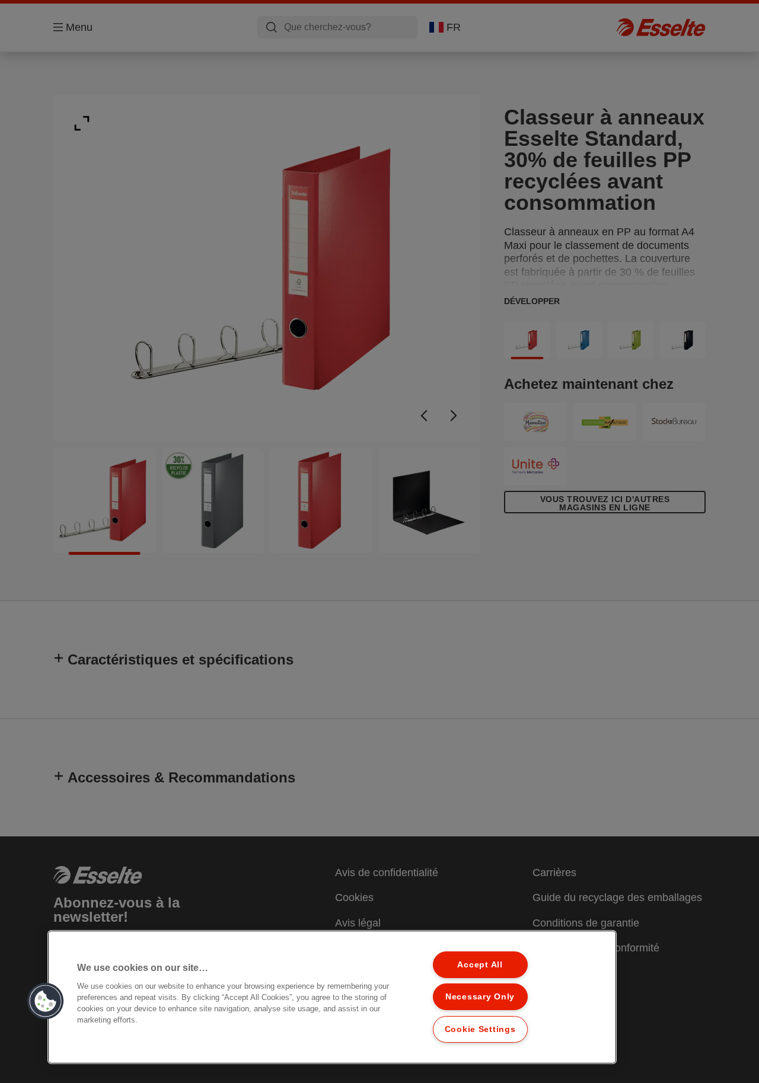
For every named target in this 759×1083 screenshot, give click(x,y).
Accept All (479, 964)
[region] (332, 997)
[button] (46, 1001)
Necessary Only (480, 996)
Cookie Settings (480, 1029)
